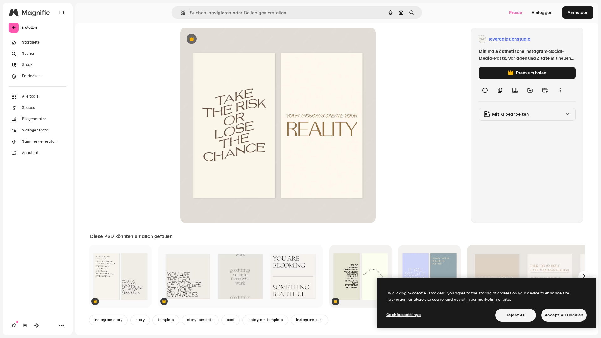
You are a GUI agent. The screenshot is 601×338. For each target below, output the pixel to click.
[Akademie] (25, 325)
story (140, 319)
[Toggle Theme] (36, 325)
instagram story (108, 319)
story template (200, 319)
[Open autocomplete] (180, 12)
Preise (515, 12)
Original (220, 39)
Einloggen (542, 12)
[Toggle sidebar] (61, 13)
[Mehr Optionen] (560, 90)
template (166, 319)
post (230, 319)
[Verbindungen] (14, 325)
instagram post (309, 319)
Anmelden (578, 12)
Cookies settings (403, 314)
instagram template (265, 319)
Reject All (516, 315)
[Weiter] (584, 276)
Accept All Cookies (564, 315)
